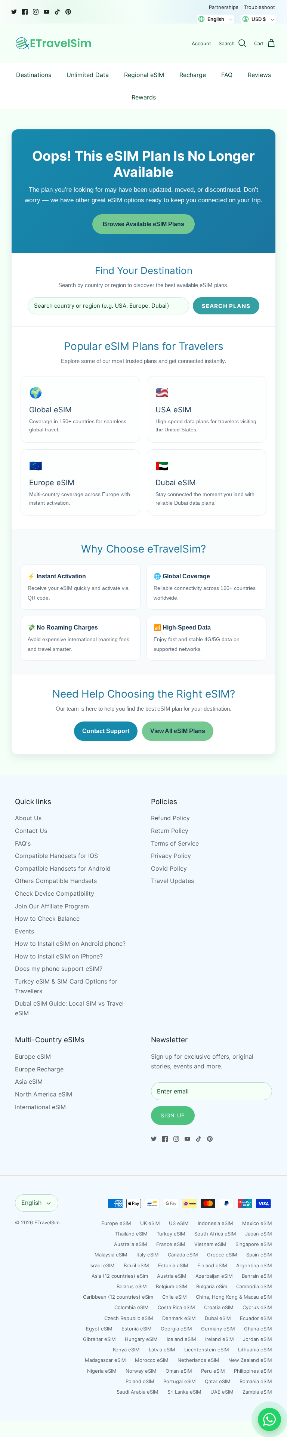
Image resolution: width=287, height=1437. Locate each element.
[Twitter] (14, 12)
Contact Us (31, 830)
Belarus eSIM (132, 1286)
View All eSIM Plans (177, 731)
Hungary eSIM (141, 1339)
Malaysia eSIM (111, 1255)
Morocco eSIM (152, 1360)
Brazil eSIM (136, 1265)
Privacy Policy (171, 855)
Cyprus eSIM (257, 1307)
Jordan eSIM (257, 1339)
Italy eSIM (147, 1255)
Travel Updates (172, 880)
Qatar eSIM (218, 1381)
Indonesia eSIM (215, 1223)
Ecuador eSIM (256, 1318)
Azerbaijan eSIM (214, 1276)
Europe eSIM (33, 1056)
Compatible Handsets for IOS (56, 855)
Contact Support (105, 731)
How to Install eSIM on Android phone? (70, 943)
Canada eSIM (183, 1255)
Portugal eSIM (179, 1381)
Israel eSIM (102, 1265)
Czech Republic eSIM (128, 1318)
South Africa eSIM (215, 1234)
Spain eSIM (259, 1255)
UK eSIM (150, 1223)
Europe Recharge (39, 1069)
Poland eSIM (140, 1381)
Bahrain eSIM (257, 1276)
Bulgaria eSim (211, 1286)
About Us (28, 818)
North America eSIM (43, 1094)
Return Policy (169, 830)
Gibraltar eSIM (99, 1339)
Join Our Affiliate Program (52, 906)
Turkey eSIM (171, 1234)
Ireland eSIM (219, 1339)
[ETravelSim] (54, 43)
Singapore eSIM (253, 1244)
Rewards (144, 97)
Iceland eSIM (181, 1339)
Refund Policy (170, 818)
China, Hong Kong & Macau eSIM (234, 1297)
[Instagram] (35, 12)
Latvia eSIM (162, 1350)
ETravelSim (46, 1222)
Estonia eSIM (173, 1265)
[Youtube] (46, 12)
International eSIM (40, 1107)
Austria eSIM (171, 1276)
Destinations (33, 75)
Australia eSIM (130, 1244)
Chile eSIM (174, 1297)
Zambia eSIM (257, 1392)
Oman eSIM (179, 1371)
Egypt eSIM (99, 1329)
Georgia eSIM (176, 1329)
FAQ (226, 75)
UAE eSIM (222, 1392)
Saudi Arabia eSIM (137, 1392)
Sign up (173, 1115)
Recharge (192, 75)
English (31, 1202)
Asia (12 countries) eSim (120, 1276)
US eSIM (179, 1223)
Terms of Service (175, 843)
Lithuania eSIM (255, 1350)
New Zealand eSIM (250, 1360)
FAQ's (23, 843)
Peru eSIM (213, 1371)
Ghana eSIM (258, 1329)
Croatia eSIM (219, 1307)
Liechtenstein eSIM (206, 1350)
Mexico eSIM (257, 1223)
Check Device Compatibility (54, 893)
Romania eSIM (256, 1381)
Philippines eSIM (253, 1371)
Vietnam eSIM (210, 1244)
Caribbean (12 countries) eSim (118, 1297)
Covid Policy (169, 868)
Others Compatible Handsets (56, 880)
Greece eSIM (222, 1255)
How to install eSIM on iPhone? (59, 956)
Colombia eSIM (131, 1307)
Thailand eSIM (131, 1234)
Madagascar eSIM (105, 1360)
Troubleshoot (259, 7)
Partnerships (223, 7)
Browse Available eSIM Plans (143, 224)
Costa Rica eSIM (176, 1307)
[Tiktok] (57, 12)
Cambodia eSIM (254, 1286)
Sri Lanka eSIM (184, 1392)
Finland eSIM (212, 1265)
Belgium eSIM (171, 1286)
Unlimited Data (88, 75)
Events (24, 931)
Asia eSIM (29, 1081)
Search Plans (226, 306)
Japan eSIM (258, 1234)
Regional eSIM (144, 75)
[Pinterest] (68, 12)
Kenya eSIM (126, 1350)
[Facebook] (25, 12)
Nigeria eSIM (102, 1371)
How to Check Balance (47, 918)
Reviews (259, 75)
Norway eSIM (141, 1371)
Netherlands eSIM (198, 1360)
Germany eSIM (218, 1329)
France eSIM (170, 1244)
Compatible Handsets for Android (63, 868)
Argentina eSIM (254, 1265)
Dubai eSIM (218, 1318)
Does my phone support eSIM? (58, 968)
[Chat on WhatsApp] (269, 1419)
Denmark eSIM (179, 1318)
